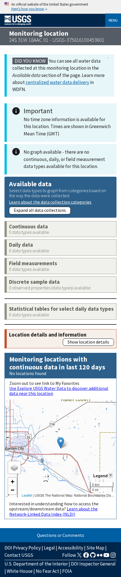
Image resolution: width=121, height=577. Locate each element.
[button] (60, 443)
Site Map (95, 548)
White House (20, 571)
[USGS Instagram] (113, 557)
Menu (113, 20)
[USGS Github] (92, 557)
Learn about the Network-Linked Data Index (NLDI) (53, 511)
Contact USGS (19, 555)
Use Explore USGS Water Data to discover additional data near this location (58, 390)
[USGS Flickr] (99, 557)
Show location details (88, 342)
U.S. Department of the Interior (36, 564)
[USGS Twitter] (79, 557)
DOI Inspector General (93, 564)
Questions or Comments (60, 535)
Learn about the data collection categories (50, 202)
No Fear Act (47, 571)
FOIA (67, 571)
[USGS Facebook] (86, 557)
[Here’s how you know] (60, 7)
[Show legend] (110, 475)
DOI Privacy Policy (23, 548)
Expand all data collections (40, 210)
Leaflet (27, 495)
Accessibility (70, 548)
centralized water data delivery (57, 82)
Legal (49, 548)
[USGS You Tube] (106, 557)
